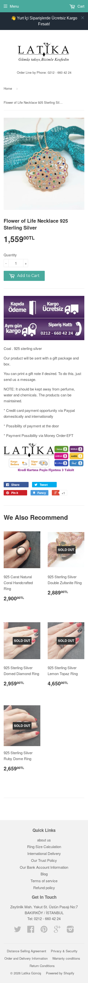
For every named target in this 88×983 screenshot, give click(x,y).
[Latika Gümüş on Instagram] (70, 930)
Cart (80, 6)
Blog (44, 873)
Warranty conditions (66, 958)
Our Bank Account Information (44, 867)
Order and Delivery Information (26, 958)
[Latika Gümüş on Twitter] (17, 930)
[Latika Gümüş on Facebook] (30, 930)
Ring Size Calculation (44, 846)
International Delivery (44, 853)
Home (8, 88)
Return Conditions (42, 965)
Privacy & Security (64, 951)
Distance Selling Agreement (26, 951)
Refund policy (44, 887)
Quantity (10, 254)
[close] (82, 17)
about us (44, 839)
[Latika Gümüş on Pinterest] (44, 930)
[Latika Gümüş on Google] (57, 930)
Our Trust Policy (44, 860)
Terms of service (44, 880)
